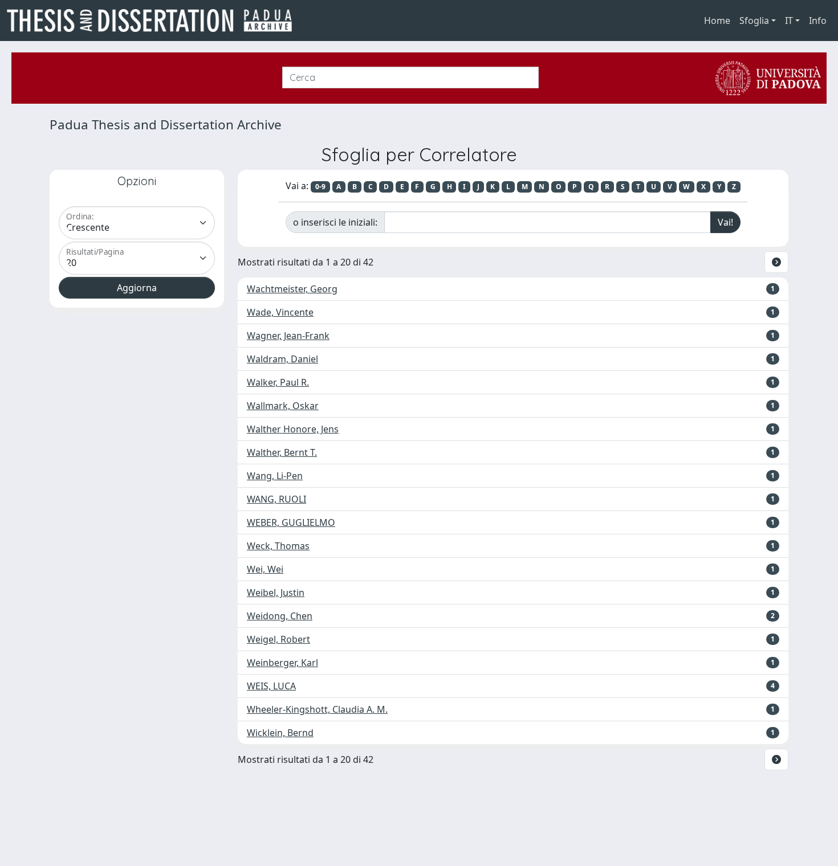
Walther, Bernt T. (282, 452)
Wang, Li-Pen (275, 475)
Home (717, 20)
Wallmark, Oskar (283, 405)
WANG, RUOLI (276, 499)
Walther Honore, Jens (293, 429)
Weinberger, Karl (282, 662)
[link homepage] (154, 20)
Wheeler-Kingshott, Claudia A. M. (317, 709)
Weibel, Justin (275, 592)
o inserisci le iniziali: (335, 222)
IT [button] (789, 20)
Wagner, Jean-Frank (288, 335)
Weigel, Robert (278, 639)
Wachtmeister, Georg (292, 289)
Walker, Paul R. (278, 382)
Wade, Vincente (280, 312)
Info (818, 20)
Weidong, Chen (279, 616)
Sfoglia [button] (754, 20)
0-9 (320, 186)
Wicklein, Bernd (280, 732)
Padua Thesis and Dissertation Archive (166, 124)
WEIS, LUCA (271, 686)
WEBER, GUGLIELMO (291, 522)
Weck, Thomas (278, 546)
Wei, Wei (265, 569)
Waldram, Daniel (282, 359)
